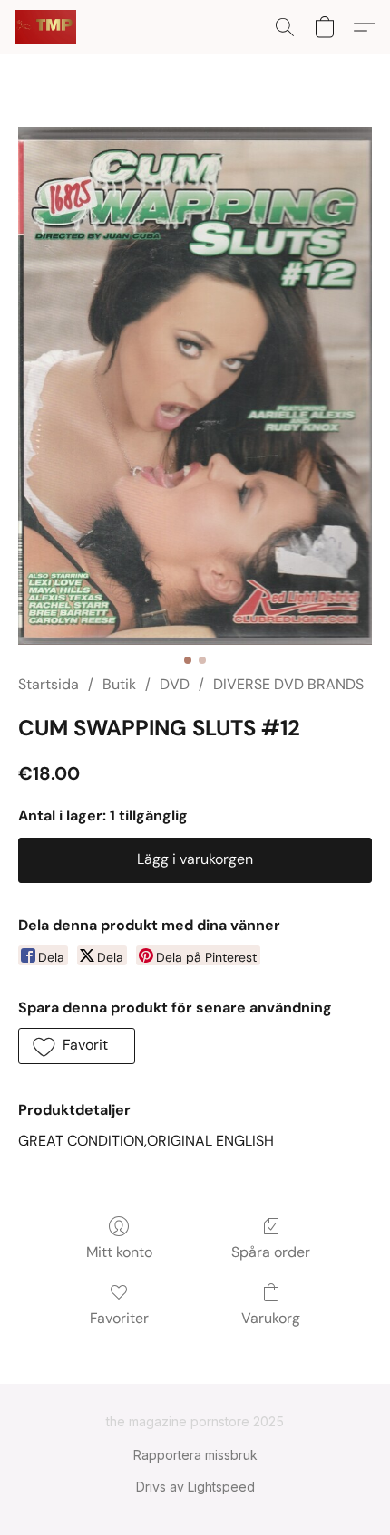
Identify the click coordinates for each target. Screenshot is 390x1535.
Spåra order (270, 1252)
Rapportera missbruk (195, 1455)
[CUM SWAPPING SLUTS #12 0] (195, 386)
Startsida (48, 684)
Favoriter (119, 1318)
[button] (47, 27)
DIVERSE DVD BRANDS (288, 684)
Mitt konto (119, 1252)
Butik (119, 684)
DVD (175, 684)
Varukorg (270, 1318)
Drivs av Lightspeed (195, 1486)
